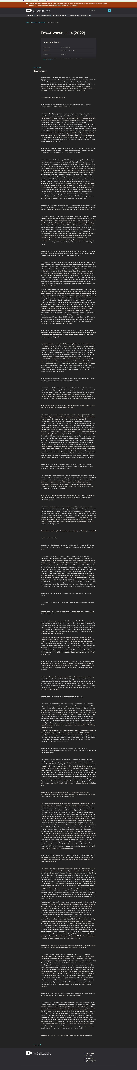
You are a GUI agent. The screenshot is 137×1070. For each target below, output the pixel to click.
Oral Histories (41, 22)
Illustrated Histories (43, 15)
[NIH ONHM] (38, 9)
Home (27, 22)
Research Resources (59, 15)
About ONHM (85, 15)
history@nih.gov (59, 5)
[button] (90, 1061)
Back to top (36, 67)
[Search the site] (109, 10)
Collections (29, 15)
